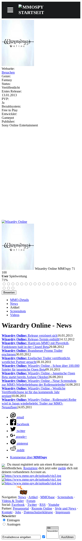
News (14, 303)
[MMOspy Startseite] (14, 493)
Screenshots (18, 311)
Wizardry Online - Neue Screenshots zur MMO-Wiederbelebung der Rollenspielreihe (39, 382)
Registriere (30, 468)
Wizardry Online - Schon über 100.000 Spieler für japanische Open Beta (40, 367)
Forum (30, 501)
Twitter (32, 504)
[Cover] (18, 65)
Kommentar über (28, 457)
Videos (14, 315)
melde (62, 468)
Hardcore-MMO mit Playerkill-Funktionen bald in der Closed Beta (35, 345)
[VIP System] (31, 479)
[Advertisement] (41, 170)
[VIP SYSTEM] (31, 475)
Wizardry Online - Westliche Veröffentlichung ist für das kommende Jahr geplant (33, 392)
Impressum (63, 512)
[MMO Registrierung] (31, 483)
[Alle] (52, 528)
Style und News (65, 508)
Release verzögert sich (29, 335)
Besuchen (8, 72)
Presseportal (21, 508)
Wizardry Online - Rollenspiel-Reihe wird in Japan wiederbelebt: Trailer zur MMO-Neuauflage (39, 403)
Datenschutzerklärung (38, 512)
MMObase (47, 497)
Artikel (33, 497)
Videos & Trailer (13, 501)
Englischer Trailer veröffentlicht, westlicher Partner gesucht (36, 360)
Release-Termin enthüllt (30, 339)
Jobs (18, 512)
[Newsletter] (52, 531)
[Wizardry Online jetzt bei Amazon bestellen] (14, 221)
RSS (43, 504)
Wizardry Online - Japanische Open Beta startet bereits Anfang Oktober (38, 375)
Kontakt (7, 512)
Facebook (18, 504)
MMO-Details (19, 300)
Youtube (53, 504)
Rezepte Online (42, 508)
